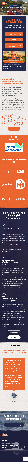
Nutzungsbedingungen (7, 442)
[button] (26, 3)
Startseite (4, 440)
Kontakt (4, 448)
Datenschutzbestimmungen (8, 444)
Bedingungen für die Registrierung (10, 446)
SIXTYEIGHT (22, 458)
